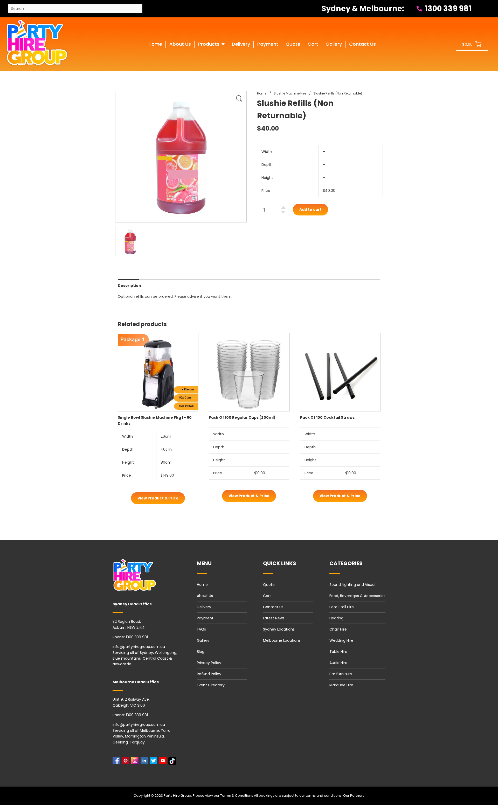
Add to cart (310, 209)
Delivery (204, 607)
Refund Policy (209, 674)
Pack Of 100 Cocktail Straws (327, 417)
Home (202, 584)
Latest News (274, 618)
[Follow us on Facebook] (117, 762)
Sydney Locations (279, 629)
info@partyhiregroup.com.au (139, 646)
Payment (205, 618)
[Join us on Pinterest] (126, 762)
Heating (336, 618)
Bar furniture (340, 674)
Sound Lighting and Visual (352, 584)
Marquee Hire (341, 685)
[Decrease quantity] (283, 212)
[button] (211, 49)
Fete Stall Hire (341, 607)
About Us (205, 595)
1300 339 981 (447, 8)
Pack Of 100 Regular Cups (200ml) (242, 417)
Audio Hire (338, 662)
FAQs (201, 629)
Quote (269, 584)
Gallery (203, 640)
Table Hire (338, 651)
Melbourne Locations (282, 640)
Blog (200, 651)
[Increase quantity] (283, 207)
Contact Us (273, 607)
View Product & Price (157, 498)
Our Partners (353, 795)
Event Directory (211, 685)
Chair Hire (338, 629)
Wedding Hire (341, 640)
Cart (267, 595)
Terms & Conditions (236, 795)
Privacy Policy (209, 662)
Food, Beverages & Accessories (357, 595)
